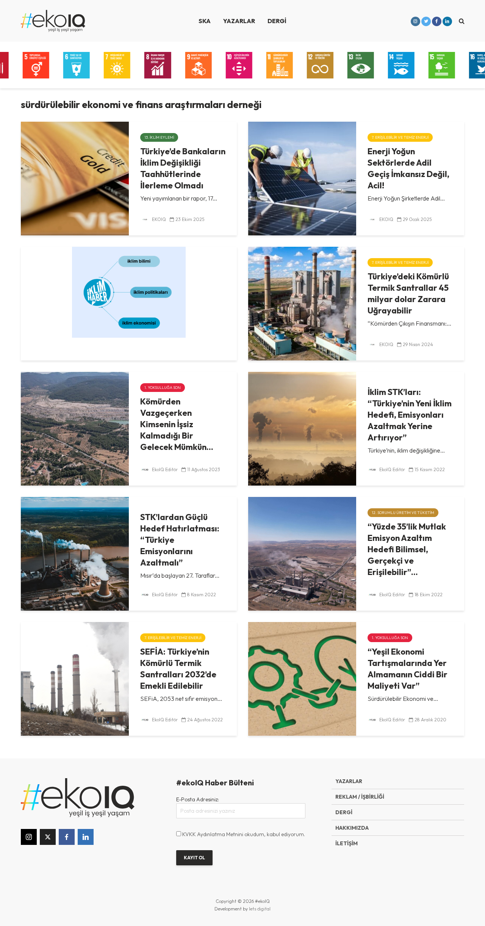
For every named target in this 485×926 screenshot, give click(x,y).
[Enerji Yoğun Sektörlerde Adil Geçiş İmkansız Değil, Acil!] (302, 178)
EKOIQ (158, 219)
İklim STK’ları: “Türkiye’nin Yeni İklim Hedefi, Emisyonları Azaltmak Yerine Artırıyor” (410, 415)
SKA (205, 21)
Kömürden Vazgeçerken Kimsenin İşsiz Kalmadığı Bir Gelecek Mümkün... (176, 424)
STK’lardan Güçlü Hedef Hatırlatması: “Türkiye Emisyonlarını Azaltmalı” (179, 540)
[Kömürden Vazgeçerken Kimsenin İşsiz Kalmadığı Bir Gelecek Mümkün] (75, 428)
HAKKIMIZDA (352, 827)
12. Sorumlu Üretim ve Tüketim (403, 512)
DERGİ (277, 21)
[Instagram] (29, 837)
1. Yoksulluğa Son (162, 387)
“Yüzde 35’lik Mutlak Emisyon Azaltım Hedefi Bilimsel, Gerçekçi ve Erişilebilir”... (407, 549)
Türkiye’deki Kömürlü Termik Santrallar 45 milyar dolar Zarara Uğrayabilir (408, 293)
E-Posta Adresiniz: (197, 799)
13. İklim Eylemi (159, 137)
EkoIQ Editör (164, 469)
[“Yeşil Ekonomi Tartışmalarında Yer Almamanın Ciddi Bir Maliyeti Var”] (302, 678)
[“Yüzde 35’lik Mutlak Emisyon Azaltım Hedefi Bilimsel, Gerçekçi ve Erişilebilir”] (302, 553)
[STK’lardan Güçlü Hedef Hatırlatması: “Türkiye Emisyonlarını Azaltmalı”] (75, 553)
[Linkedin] (86, 837)
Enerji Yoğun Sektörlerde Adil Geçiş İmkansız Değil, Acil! (408, 168)
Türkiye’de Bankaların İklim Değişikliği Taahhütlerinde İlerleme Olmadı (182, 168)
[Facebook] (67, 837)
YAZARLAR (239, 21)
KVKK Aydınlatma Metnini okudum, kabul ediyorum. (243, 834)
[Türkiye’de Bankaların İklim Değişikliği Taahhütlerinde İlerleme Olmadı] (75, 178)
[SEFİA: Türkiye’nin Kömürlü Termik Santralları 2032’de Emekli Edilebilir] (75, 678)
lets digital (260, 909)
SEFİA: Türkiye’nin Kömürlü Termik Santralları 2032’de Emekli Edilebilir (178, 668)
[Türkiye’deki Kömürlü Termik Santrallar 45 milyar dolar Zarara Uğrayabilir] (302, 303)
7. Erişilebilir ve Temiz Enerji (400, 137)
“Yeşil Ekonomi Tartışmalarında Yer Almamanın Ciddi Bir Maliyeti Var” (407, 668)
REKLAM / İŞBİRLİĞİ (359, 796)
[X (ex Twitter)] (48, 837)
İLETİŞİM (346, 843)
